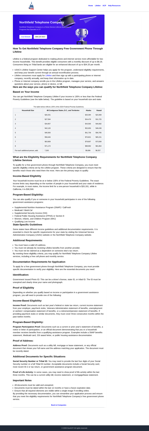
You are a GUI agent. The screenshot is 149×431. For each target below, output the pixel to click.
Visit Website (25, 37)
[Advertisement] (124, 49)
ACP (104, 5)
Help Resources (114, 5)
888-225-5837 (40, 37)
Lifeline (98, 5)
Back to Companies (58, 405)
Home (90, 5)
